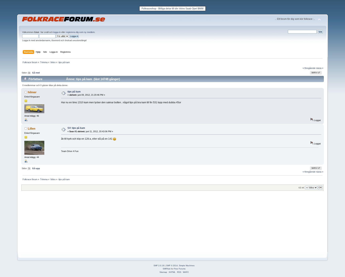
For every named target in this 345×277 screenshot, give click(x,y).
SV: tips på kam (76, 128)
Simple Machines (186, 265)
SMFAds (166, 269)
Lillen (31, 128)
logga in (57, 32)
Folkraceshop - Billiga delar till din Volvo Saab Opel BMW (172, 8)
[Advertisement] (141, 224)
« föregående (309, 68)
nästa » (319, 68)
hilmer (32, 92)
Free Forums (179, 269)
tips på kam (74, 91)
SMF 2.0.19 (159, 265)
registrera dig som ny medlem (80, 32)
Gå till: (301, 188)
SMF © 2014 (172, 265)
